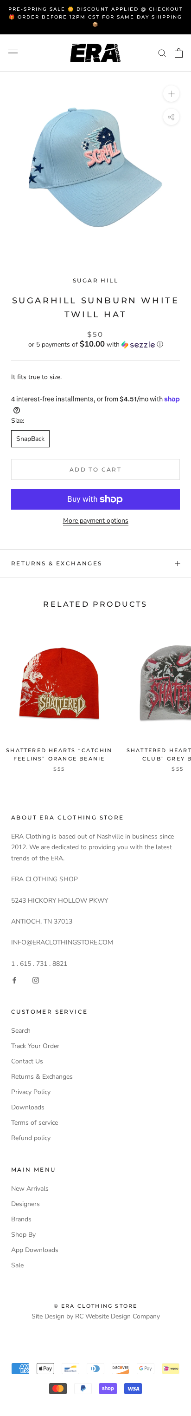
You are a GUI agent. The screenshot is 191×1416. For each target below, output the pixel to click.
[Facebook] (14, 979)
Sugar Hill (95, 280)
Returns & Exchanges (56, 563)
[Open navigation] (13, 52)
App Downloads (34, 1250)
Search (21, 1030)
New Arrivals (30, 1188)
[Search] (162, 53)
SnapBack (30, 438)
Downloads (28, 1107)
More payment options (95, 520)
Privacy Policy (31, 1092)
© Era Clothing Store (96, 1306)
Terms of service (34, 1122)
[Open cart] (179, 53)
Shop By (23, 1234)
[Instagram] (35, 979)
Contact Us (27, 1061)
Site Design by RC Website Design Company (96, 1316)
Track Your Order (35, 1046)
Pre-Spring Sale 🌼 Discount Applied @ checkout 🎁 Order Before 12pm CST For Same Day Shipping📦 (95, 16)
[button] (95, 344)
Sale (17, 1265)
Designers (25, 1204)
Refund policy (31, 1138)
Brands (21, 1219)
